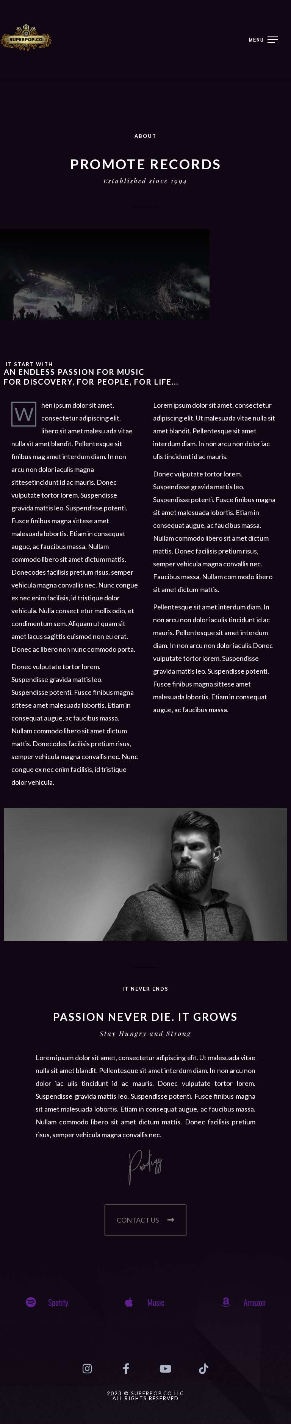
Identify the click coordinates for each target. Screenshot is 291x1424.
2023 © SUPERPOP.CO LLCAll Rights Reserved (145, 1395)
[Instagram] (87, 1369)
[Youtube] (165, 1369)
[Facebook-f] (126, 1369)
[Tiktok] (203, 1369)
